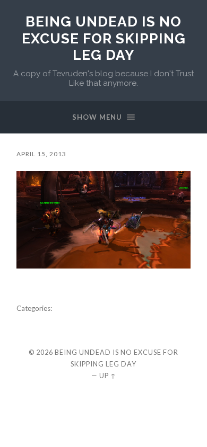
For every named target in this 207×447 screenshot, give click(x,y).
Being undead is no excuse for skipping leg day (104, 38)
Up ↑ (107, 375)
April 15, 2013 (41, 154)
